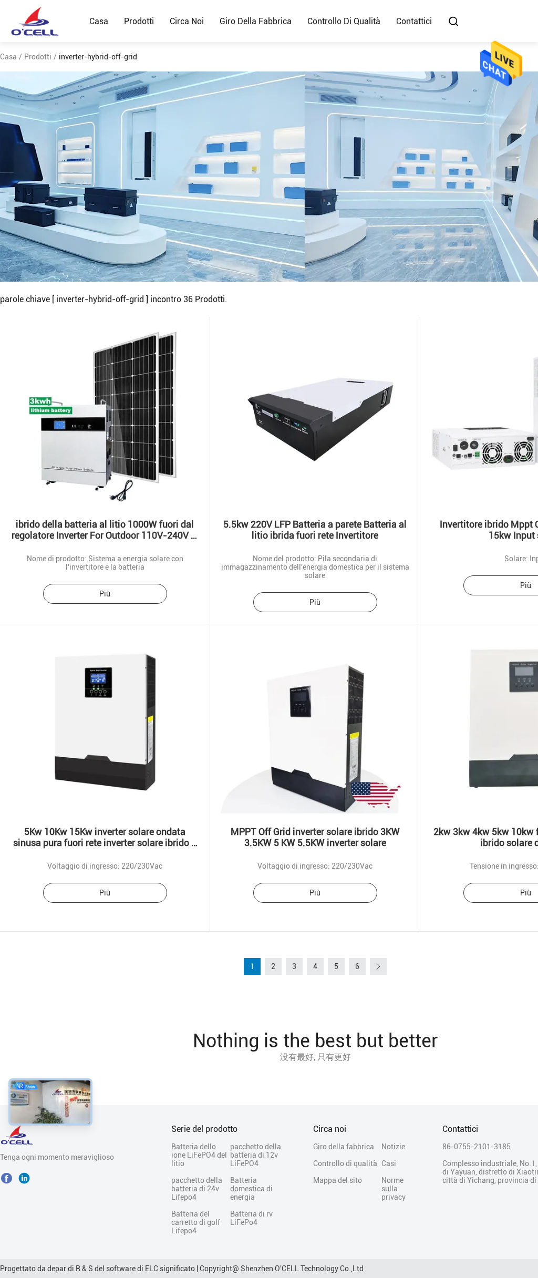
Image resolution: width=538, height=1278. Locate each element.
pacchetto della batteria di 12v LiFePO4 (255, 1155)
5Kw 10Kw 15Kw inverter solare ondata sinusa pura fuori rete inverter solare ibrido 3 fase (104, 842)
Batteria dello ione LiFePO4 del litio (199, 1155)
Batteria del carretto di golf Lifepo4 (195, 1222)
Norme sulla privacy (393, 1188)
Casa (98, 21)
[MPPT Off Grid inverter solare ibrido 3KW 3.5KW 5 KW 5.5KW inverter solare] (315, 718)
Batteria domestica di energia (251, 1188)
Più (104, 594)
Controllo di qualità (343, 21)
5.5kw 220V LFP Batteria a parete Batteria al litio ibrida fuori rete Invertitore (315, 530)
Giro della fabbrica (256, 21)
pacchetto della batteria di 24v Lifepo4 (196, 1188)
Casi (388, 1163)
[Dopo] (378, 966)
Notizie (393, 1146)
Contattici (414, 21)
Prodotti (139, 21)
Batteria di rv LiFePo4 (251, 1218)
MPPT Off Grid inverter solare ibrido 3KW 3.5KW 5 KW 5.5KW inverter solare (315, 837)
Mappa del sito (337, 1180)
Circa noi (187, 21)
